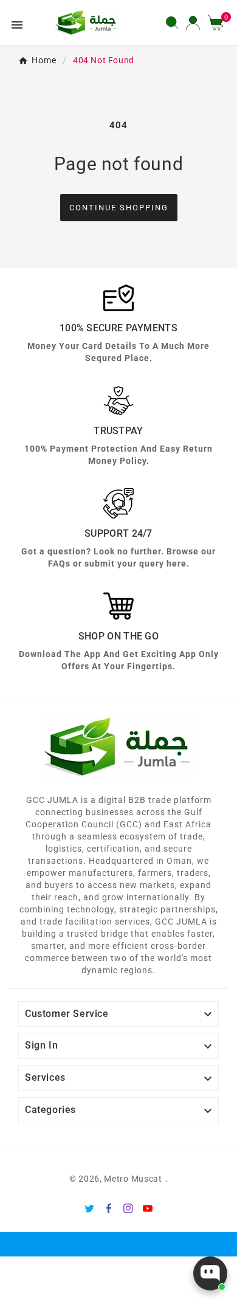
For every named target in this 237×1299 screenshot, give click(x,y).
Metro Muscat (133, 1179)
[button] (220, 22)
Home (44, 60)
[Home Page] (86, 21)
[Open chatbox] (210, 1273)
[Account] (193, 22)
